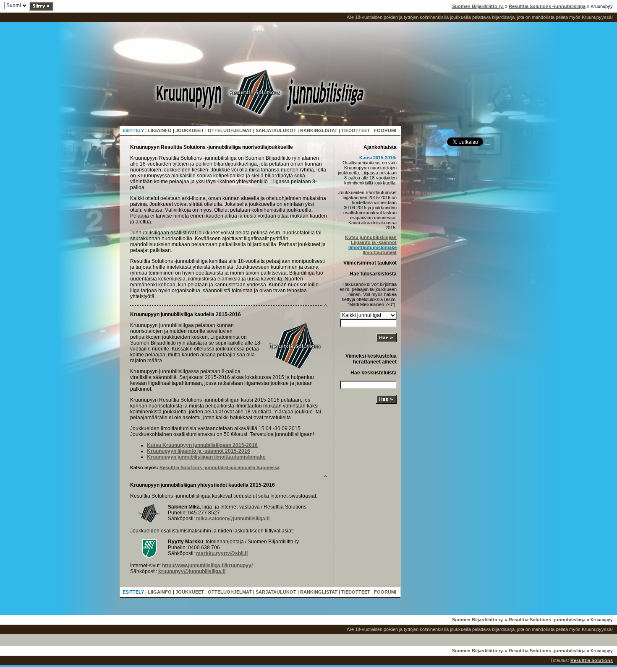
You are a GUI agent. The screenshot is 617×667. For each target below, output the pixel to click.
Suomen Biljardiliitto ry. (478, 6)
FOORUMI (385, 130)
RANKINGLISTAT (318, 130)
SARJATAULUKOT (276, 130)
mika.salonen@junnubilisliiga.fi (232, 519)
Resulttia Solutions (591, 660)
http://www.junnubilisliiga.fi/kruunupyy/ (207, 565)
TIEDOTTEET (355, 130)
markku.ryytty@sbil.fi (222, 553)
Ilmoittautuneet (380, 252)
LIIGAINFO (160, 130)
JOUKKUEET (189, 130)
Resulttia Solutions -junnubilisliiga (547, 6)
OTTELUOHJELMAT (230, 130)
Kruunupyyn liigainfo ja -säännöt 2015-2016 (198, 451)
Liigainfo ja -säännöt (374, 242)
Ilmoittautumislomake (372, 247)
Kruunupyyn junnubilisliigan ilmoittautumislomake (206, 457)
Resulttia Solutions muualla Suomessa (219, 467)
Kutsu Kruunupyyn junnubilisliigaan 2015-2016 (202, 445)
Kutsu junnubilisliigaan (371, 237)
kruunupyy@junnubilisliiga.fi (191, 571)
